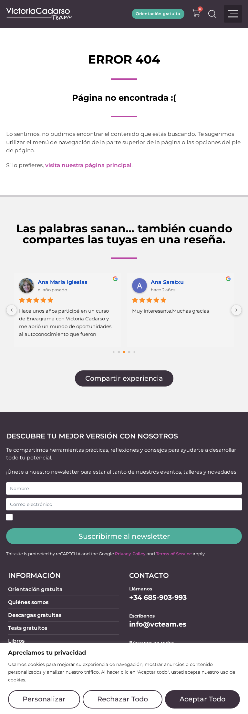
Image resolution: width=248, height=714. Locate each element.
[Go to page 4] (129, 352)
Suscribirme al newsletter (124, 536)
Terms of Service (174, 553)
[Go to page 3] (124, 352)
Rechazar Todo (122, 699)
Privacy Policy (130, 553)
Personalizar (44, 699)
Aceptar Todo (202, 699)
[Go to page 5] (134, 352)
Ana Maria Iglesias (63, 282)
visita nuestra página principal (88, 165)
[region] (124, 678)
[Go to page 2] (119, 352)
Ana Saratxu (167, 282)
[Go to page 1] (113, 352)
